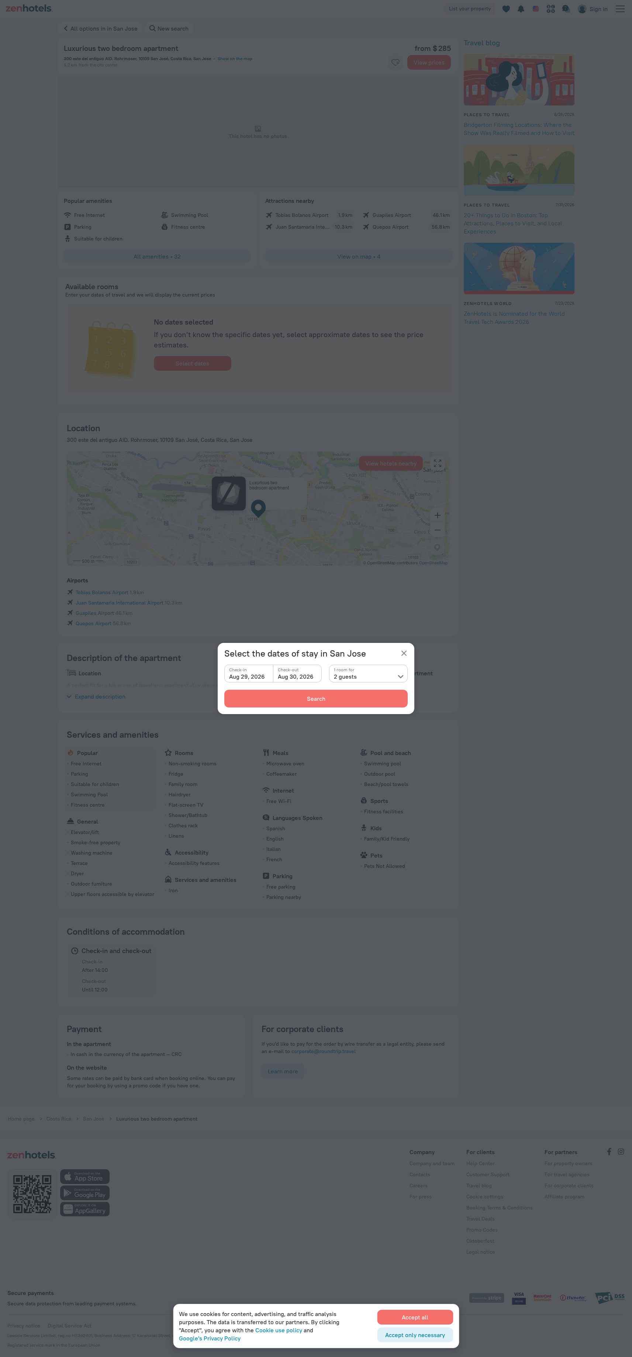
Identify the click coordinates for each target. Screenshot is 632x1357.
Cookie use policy (278, 1330)
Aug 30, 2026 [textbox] (296, 676)
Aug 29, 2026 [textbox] (247, 676)
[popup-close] (404, 653)
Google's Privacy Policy (210, 1338)
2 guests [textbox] (345, 676)
